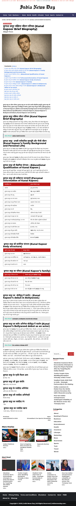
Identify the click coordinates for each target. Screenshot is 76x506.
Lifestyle (41, 15)
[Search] (73, 15)
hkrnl (59, 495)
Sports (52, 15)
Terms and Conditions (28, 495)
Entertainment (7, 23)
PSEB (65, 495)
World (29, 15)
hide (14, 66)
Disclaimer (42, 495)
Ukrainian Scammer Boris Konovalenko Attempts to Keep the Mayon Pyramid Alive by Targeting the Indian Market (63, 367)
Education (57, 421)
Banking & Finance (61, 416)
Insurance (57, 430)
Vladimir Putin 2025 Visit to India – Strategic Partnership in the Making (63, 382)
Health (34, 15)
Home (5, 15)
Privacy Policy (14, 495)
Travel (47, 15)
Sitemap (14, 498)
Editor (4, 447)
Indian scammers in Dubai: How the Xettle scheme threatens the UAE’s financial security (62, 390)
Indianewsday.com (59, 503)
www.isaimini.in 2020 (10, 417)
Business (16, 15)
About (56, 413)
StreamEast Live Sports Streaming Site (39, 418)
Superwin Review (43, 444)
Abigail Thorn (8, 32)
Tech (10, 15)
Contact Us (59, 15)
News (24, 15)
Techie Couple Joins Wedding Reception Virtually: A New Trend (62, 375)
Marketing (57, 435)
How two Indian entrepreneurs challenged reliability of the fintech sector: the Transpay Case (63, 399)
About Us (6, 498)
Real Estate (58, 441)
